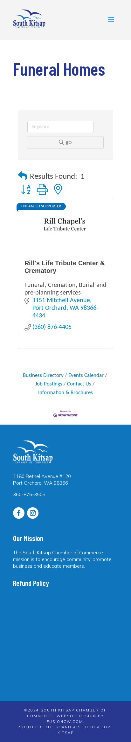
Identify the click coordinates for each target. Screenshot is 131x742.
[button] (22, 177)
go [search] (69, 142)
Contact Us (79, 384)
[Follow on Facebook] (18, 513)
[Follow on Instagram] (32, 513)
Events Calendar (86, 375)
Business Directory (43, 375)
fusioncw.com (65, 721)
